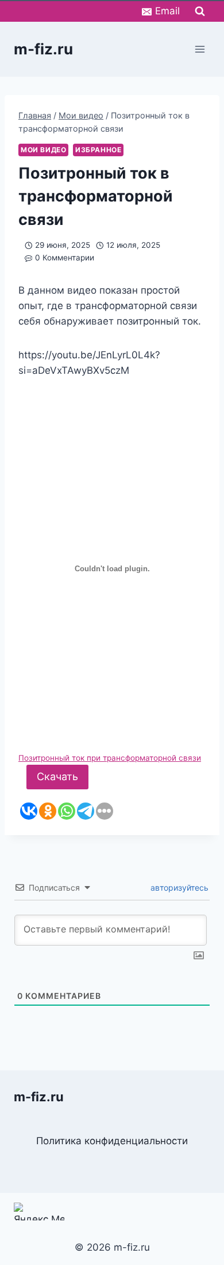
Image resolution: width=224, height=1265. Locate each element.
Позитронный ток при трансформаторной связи (109, 757)
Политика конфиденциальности (112, 1141)
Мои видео (43, 149)
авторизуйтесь (178, 887)
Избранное (98, 149)
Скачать (57, 776)
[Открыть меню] (199, 49)
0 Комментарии (64, 257)
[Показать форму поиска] (200, 11)
